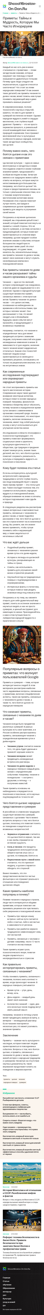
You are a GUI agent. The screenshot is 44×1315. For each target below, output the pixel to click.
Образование (9, 1288)
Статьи (6, 1281)
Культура (7, 1299)
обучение (6, 1234)
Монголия (6, 1187)
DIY (4, 1306)
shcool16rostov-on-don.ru (19, 1269)
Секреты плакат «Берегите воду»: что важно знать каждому (22, 1121)
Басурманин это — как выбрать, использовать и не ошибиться (22, 1115)
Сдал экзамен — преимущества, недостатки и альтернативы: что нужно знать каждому (22, 1129)
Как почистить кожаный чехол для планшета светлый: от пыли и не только (22, 1137)
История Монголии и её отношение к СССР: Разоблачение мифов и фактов (22, 1184)
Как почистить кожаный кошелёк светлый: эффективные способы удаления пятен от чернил (22, 1152)
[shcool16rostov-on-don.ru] (4, 6)
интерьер (7, 1292)
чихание (22, 1079)
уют (4, 1295)
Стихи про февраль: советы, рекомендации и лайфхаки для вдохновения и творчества (22, 1107)
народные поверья (10, 1082)
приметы (14, 13)
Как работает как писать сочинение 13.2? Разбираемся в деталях (22, 1099)
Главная (5, 13)
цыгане (14, 1079)
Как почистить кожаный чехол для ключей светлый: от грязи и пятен (22, 1144)
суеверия (22, 1082)
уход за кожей (9, 1302)
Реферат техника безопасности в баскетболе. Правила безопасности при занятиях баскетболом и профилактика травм (22, 1234)
